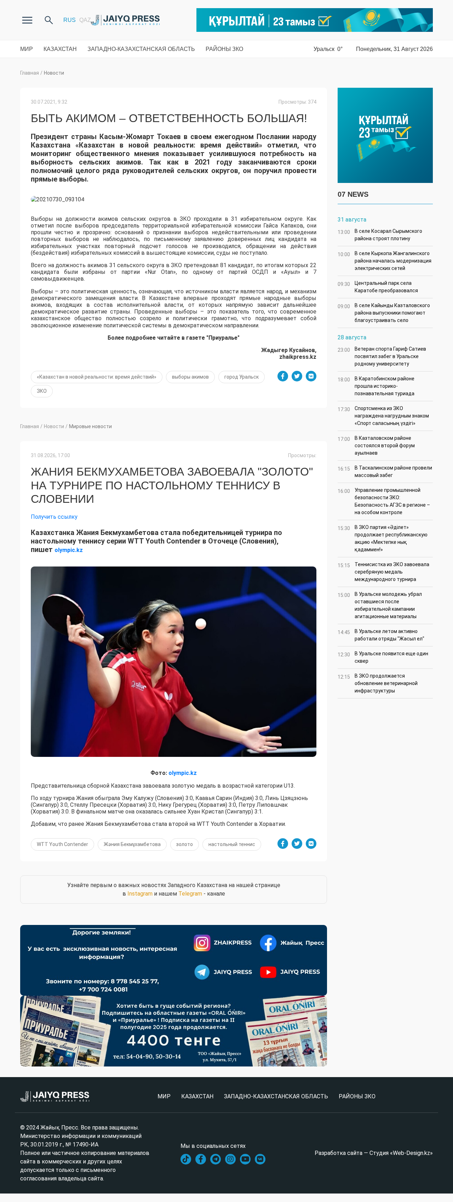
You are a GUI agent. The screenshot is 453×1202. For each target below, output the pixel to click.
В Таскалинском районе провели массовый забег (385, 471)
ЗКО (42, 391)
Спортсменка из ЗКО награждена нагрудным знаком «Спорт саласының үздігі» (383, 416)
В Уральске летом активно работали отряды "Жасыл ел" (381, 635)
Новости (54, 73)
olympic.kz (69, 550)
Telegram (190, 893)
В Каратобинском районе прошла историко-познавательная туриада (376, 386)
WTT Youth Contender (62, 844)
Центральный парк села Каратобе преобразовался (378, 286)
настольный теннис (231, 844)
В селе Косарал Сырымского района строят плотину (380, 234)
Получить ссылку (54, 516)
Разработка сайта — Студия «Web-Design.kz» (374, 1153)
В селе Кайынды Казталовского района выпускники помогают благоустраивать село (384, 313)
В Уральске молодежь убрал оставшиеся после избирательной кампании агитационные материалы (380, 605)
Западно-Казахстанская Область (141, 49)
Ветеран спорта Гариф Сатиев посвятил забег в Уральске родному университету (382, 356)
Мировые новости (90, 426)
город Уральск (241, 377)
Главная (29, 73)
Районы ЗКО (224, 49)
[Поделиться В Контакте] (311, 376)
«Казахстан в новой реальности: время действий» (96, 377)
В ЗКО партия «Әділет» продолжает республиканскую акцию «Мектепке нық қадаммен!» (383, 538)
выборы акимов (190, 377)
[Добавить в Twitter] (297, 376)
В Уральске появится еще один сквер (383, 657)
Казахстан (60, 49)
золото (184, 844)
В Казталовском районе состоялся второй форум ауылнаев (376, 445)
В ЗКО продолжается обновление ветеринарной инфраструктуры (378, 683)
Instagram (140, 893)
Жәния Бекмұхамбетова (132, 844)
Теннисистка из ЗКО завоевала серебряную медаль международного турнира (383, 572)
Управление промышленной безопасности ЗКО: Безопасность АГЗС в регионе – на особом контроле (384, 501)
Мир (26, 49)
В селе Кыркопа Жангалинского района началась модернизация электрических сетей (384, 261)
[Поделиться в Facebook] (283, 376)
